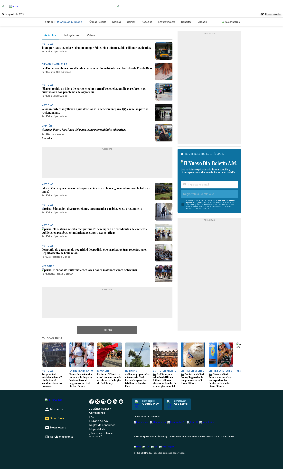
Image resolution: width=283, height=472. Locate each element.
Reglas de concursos (102, 425)
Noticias (116, 21)
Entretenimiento (166, 21)
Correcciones (227, 436)
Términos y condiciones (168, 436)
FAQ (91, 416)
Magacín (202, 21)
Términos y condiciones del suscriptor (200, 436)
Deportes (186, 21)
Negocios (147, 21)
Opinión (131, 21)
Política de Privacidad (225, 200)
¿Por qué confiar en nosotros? (101, 435)
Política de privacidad (144, 436)
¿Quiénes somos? (100, 408)
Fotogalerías (52, 337)
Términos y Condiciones (194, 202)
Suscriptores (232, 21)
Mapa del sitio (97, 429)
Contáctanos (97, 412)
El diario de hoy (98, 421)
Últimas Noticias (97, 21)
